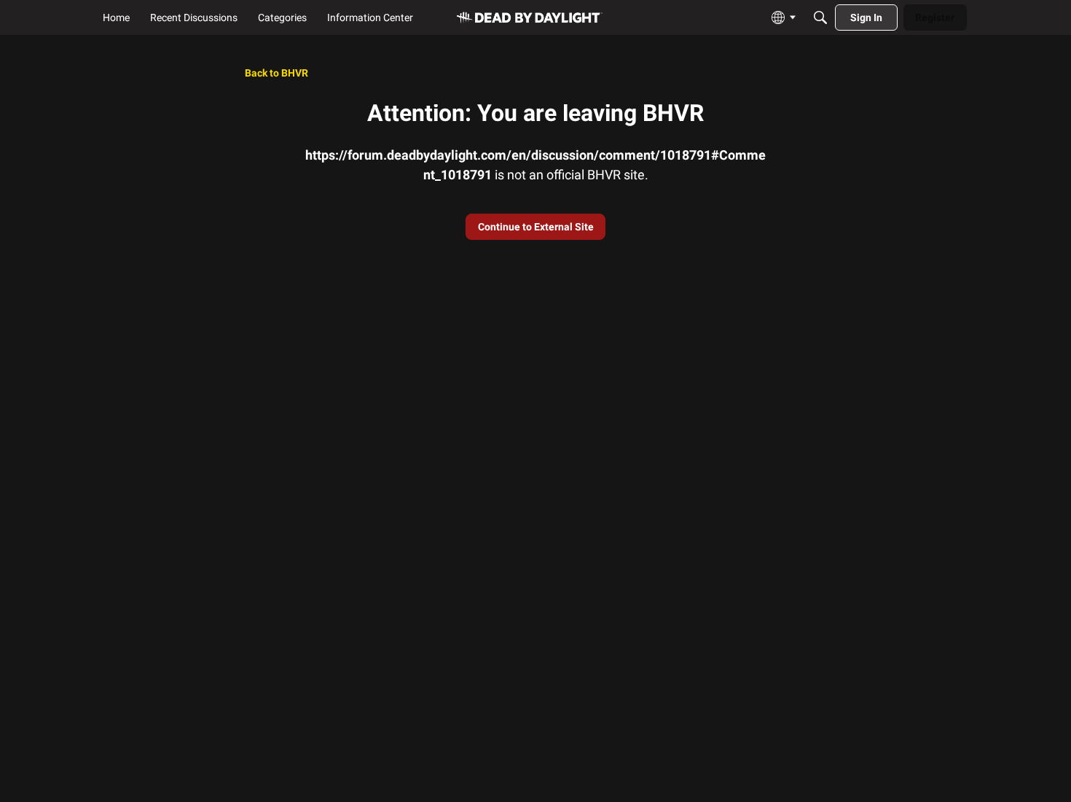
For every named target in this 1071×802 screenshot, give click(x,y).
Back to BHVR (276, 73)
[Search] (820, 17)
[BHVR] (530, 18)
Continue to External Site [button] (536, 227)
